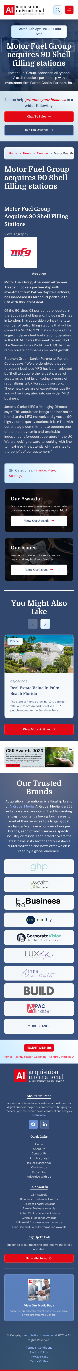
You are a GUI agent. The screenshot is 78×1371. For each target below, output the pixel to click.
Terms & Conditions (39, 1347)
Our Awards (39, 1167)
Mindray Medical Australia (59, 1057)
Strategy (15, 476)
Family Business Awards (39, 1208)
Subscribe (39, 1172)
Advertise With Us (39, 1176)
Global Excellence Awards (39, 1218)
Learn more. (39, 1115)
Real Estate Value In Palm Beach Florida (34, 691)
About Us (39, 1149)
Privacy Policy (39, 1357)
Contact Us (39, 1153)
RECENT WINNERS (39, 1048)
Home (13, 153)
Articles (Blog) (39, 1158)
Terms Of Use (39, 1361)
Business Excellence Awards (39, 1199)
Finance (42, 153)
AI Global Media (21, 806)
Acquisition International (40, 1335)
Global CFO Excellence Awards (39, 1213)
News (27, 153)
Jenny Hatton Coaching (24, 1057)
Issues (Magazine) (39, 1163)
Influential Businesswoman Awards (39, 1222)
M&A (51, 470)
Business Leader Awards (39, 1204)
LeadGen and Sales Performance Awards (39, 1227)
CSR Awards (39, 1195)
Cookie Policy (39, 1352)
